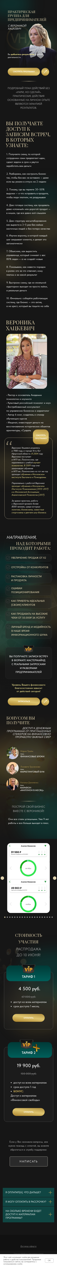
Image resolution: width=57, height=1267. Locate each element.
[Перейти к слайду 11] (29, 917)
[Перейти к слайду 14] (37, 917)
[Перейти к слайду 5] (14, 917)
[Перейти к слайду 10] (27, 917)
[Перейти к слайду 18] (47, 917)
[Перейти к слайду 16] (42, 917)
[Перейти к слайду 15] (39, 917)
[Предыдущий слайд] (2, 878)
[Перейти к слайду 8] (22, 917)
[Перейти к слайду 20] (52, 917)
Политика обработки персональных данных (28, 1253)
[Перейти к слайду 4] (12, 917)
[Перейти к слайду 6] (17, 917)
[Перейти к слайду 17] (44, 917)
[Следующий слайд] (54, 878)
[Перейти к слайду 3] (9, 917)
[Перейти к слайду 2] (7, 917)
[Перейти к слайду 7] (19, 917)
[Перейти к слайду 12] (32, 917)
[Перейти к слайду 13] (34, 917)
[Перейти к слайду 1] (4, 917)
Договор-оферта (28, 1246)
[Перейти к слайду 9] (24, 917)
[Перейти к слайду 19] (49, 917)
